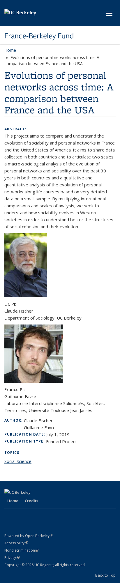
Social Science (17, 461)
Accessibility (16, 543)
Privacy (12, 557)
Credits (31, 500)
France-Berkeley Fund (39, 36)
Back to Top (105, 575)
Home (10, 50)
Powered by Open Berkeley (28, 535)
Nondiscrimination (21, 550)
